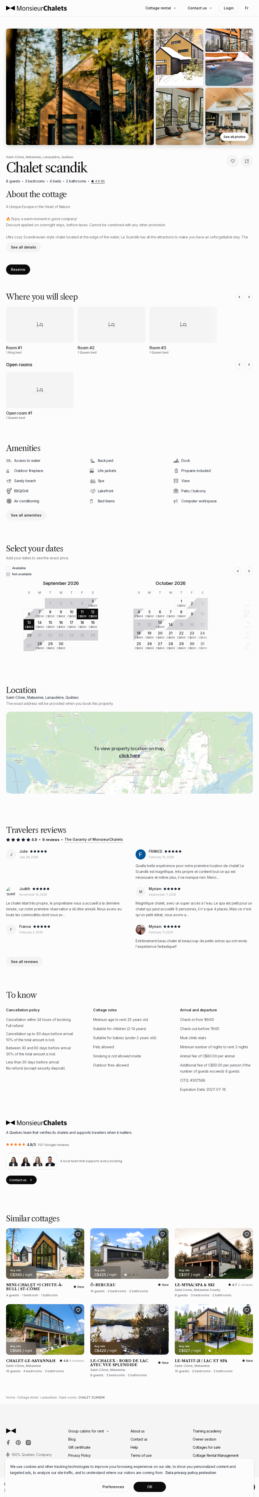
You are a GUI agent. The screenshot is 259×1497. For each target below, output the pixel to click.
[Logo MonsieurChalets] (36, 8)
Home (10, 1397)
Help (134, 1447)
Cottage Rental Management (216, 1455)
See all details (23, 247)
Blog (72, 1439)
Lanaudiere (48, 1397)
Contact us (197, 8)
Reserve (18, 269)
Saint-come (67, 1397)
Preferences (113, 1487)
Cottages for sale (206, 1447)
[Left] (239, 297)
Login (229, 8)
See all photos (235, 137)
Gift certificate (79, 1447)
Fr (246, 8)
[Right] (249, 297)
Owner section (204, 1439)
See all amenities (26, 515)
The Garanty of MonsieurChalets (93, 839)
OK (149, 1487)
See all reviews (24, 961)
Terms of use (141, 1455)
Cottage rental (158, 8)
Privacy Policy (79, 1455)
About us (138, 1431)
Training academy (207, 1431)
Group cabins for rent (86, 1431)
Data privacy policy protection (191, 1472)
